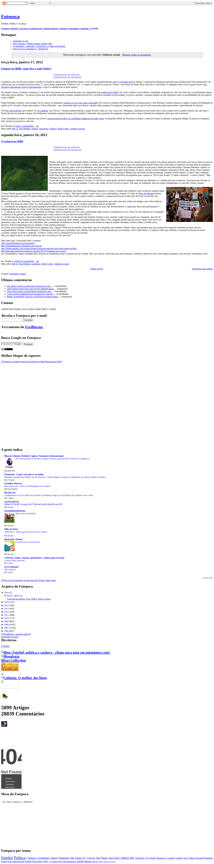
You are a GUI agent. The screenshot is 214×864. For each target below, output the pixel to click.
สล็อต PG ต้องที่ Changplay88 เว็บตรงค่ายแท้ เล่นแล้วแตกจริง (33, 504)
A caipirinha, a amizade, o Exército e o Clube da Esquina (39, 46)
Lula (147, 858)
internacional (18, 861)
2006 (6, 631)
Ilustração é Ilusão (13, 539)
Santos (54, 857)
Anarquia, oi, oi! (20, 41)
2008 (6, 624)
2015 (6, 602)
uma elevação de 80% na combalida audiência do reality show (75, 118)
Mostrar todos (208, 578)
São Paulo (102, 857)
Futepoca (10, 16)
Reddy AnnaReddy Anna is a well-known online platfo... (33, 296)
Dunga (4, 861)
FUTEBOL (5, 29)
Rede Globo (63, 128)
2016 (6, 592)
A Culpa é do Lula (57, 861)
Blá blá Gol (9, 492)
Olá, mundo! (10, 569)
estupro (34, 128)
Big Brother (24, 128)
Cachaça (31, 857)
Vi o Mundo (42, 110)
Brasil (153, 858)
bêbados (88, 861)
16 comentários (27, 261)
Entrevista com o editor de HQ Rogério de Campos (27, 486)
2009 (6, 621)
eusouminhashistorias (14, 511)
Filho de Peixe (11, 529)
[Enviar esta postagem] (36, 126)
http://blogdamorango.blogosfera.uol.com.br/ (21, 246)
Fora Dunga (37, 861)
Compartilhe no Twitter (67, 74)
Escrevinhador (11, 567)
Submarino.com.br (9, 637)
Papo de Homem (146, 193)
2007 (6, 628)
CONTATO (63, 29)
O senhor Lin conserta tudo (27, 542)
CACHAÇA (24, 29)
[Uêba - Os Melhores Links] (10, 670)
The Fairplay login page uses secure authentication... (31, 289)
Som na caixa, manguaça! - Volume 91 (30, 49)
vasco (185, 858)
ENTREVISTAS (36, 29)
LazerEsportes (11, 501)
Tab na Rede (15, 110)
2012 (6, 612)
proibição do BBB (109, 92)
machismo (43, 128)
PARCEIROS (74, 29)
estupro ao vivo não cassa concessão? (81, 103)
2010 (6, 618)
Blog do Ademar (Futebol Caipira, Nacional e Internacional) (33, 456)
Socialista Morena (13, 483)
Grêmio (178, 858)
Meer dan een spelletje (25, 513)
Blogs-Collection (13, 660)
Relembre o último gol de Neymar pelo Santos (26, 532)
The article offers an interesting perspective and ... (30, 286)
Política (53, 128)
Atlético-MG (127, 857)
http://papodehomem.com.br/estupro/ (18, 243)
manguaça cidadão (75, 861)
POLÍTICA (15, 29)
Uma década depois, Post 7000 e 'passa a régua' (29, 599)
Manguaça (161, 858)
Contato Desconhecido (14, 560)
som (10, 861)
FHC (46, 861)
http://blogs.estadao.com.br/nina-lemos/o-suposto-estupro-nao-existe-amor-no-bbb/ (39, 248)
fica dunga (112, 862)
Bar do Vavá (97, 861)
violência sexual (77, 128)
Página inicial (96, 269)
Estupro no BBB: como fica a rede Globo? (26, 68)
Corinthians (43, 857)
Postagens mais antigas (202, 269)
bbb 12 (15, 128)
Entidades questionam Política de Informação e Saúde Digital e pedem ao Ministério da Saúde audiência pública (55, 477)
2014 (6, 605)
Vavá (105, 861)
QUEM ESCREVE (51, 29)
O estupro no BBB (12, 141)
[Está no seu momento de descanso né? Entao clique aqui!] (28, 580)
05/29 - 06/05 (13, 596)
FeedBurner (34, 327)
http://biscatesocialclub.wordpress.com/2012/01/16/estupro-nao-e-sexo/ (33, 251)
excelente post (125, 82)
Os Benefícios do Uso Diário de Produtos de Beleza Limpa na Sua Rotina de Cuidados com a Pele (48, 495)
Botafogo (208, 858)
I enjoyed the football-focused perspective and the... (30, 294)
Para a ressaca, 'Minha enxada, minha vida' (32, 43)
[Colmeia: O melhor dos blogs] (24, 678)
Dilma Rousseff (196, 858)
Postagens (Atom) (17, 274)
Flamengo (140, 858)
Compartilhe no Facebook (68, 77)
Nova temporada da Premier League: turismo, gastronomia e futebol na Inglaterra (52, 458)
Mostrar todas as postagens (136, 54)
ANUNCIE (85, 29)
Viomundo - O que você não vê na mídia (24, 474)
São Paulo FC (78, 857)
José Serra (114, 857)
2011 (6, 615)
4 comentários (27, 126)
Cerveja (91, 857)
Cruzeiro (171, 858)
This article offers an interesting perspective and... (29, 291)
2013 (6, 608)
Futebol (7, 858)
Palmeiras (64, 857)
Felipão (28, 861)
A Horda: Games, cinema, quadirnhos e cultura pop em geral (34, 558)
